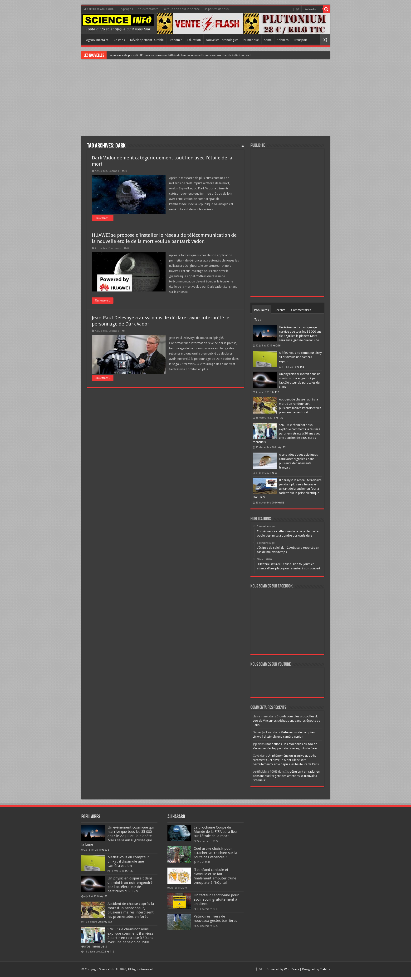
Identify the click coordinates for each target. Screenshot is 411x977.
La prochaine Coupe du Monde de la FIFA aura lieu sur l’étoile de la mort (215, 831)
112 (283, 447)
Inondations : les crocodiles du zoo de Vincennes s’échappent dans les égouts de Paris (286, 721)
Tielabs (325, 969)
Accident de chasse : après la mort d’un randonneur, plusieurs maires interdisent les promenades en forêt (131, 910)
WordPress (291, 969)
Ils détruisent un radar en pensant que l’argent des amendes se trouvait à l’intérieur (286, 776)
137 (277, 392)
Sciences (283, 40)
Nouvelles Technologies (222, 40)
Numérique (251, 40)
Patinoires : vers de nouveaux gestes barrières (215, 918)
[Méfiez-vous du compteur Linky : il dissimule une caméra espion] (265, 359)
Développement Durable (147, 40)
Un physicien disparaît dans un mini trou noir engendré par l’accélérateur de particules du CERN (130, 884)
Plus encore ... (103, 218)
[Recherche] (326, 9)
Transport (300, 40)
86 (282, 502)
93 (276, 472)
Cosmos (119, 40)
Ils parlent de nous (216, 9)
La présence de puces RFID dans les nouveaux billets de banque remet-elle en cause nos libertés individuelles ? (179, 55)
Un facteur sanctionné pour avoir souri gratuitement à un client (216, 899)
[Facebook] (293, 9)
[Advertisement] (205, 98)
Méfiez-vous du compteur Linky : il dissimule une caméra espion (300, 357)
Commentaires (301, 310)
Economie (175, 40)
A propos (127, 9)
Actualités (101, 171)
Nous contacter (148, 9)
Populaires (261, 310)
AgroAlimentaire (97, 40)
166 (302, 366)
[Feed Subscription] (242, 146)
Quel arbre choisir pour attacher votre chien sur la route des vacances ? (215, 852)
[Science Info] (118, 22)
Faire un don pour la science (181, 9)
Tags (257, 319)
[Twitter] (298, 9)
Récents (280, 310)
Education (194, 40)
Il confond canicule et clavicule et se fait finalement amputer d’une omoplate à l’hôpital (215, 876)
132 (281, 417)
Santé (268, 40)
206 (278, 345)
